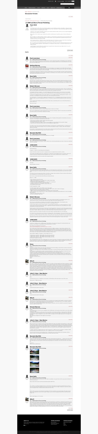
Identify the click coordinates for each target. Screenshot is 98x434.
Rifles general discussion (34, 20)
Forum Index (27, 20)
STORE (64, 424)
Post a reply (71, 50)
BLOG (64, 423)
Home (26, 7)
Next (72, 16)
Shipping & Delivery (54, 431)
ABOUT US (65, 425)
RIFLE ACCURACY (54, 422)
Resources (30, 11)
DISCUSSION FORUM (67, 422)
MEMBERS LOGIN (50, 1)
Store (38, 7)
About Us (53, 7)
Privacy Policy (42, 431)
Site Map (38, 431)
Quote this (70, 57)
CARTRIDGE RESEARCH (55, 423)
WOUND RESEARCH (54, 424)
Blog (48, 7)
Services (43, 7)
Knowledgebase (32, 7)
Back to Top (34, 431)
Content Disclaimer (61, 431)
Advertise (66, 431)
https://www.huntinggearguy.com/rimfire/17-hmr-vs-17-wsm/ (40, 226)
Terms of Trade (47, 431)
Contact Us (59, 7)
